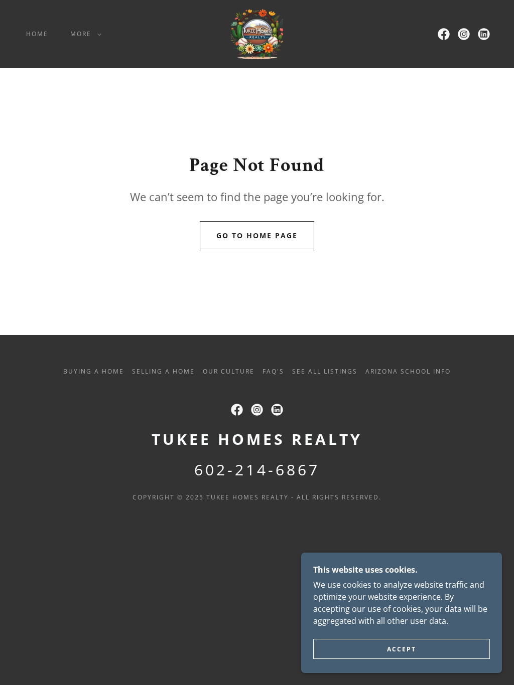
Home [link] (37, 34)
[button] (83, 34)
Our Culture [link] (228, 371)
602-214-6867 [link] (257, 469)
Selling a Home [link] (163, 371)
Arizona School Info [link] (408, 371)
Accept (401, 649)
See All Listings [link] (324, 371)
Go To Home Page (257, 235)
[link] (257, 33)
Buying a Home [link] (93, 371)
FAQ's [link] (273, 371)
